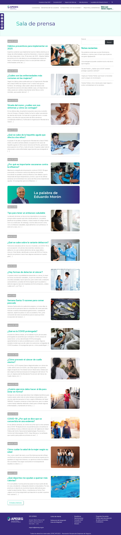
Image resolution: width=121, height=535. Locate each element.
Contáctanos (99, 522)
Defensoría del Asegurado (58, 520)
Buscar (83, 39)
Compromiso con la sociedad (70, 7)
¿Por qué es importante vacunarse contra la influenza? (27, 165)
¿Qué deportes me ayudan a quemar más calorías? (27, 479)
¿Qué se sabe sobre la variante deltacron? (28, 242)
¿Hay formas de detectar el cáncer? (25, 272)
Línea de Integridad (56, 522)
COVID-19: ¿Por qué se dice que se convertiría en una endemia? (24, 420)
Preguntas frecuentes (102, 516)
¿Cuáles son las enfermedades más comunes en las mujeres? (24, 76)
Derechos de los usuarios (50, 7)
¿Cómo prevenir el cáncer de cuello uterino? (24, 360)
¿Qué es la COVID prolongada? (22, 331)
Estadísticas (77, 516)
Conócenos (36, 7)
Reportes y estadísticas (92, 7)
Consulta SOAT (57, 2)
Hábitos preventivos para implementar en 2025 (27, 47)
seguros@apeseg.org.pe (36, 527)
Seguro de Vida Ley (70, 2)
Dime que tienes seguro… (107, 7)
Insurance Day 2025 (44, 2)
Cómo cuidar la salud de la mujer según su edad (27, 450)
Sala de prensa (83, 2)
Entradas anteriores (15, 503)
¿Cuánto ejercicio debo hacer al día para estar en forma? (26, 390)
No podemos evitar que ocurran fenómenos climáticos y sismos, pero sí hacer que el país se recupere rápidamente (96, 54)
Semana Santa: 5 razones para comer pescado (25, 301)
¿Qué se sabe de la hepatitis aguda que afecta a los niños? (26, 136)
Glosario (76, 523)
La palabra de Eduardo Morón (99, 2)
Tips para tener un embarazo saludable (26, 213)
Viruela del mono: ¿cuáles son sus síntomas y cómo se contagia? (23, 106)
